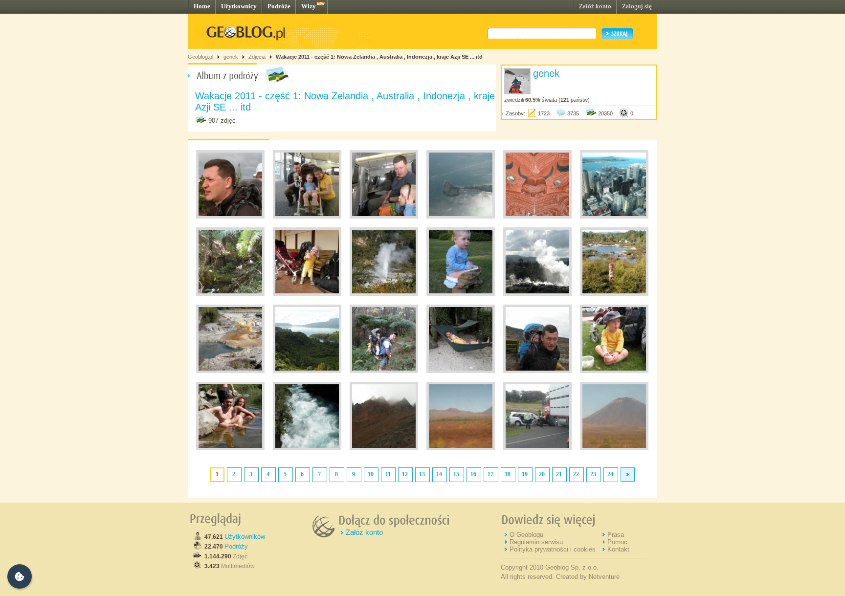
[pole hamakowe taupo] (460, 371)
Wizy (308, 6)
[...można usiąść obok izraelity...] (230, 448)
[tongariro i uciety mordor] (460, 448)
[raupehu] (384, 448)
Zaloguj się (637, 6)
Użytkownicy (239, 6)
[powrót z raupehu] (537, 371)
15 (456, 474)
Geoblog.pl (200, 57)
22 (576, 474)
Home (202, 6)
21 (559, 474)
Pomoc (617, 542)
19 (525, 474)
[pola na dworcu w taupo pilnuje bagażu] (307, 294)
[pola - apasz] (614, 371)
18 (508, 474)
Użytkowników (244, 536)
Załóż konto (595, 6)
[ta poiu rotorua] (537, 294)
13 (422, 474)
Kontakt (618, 549)
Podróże (278, 6)
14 (439, 474)
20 (542, 474)
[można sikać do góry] (384, 294)
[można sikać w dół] (460, 294)
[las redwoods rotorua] (384, 371)
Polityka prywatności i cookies (553, 549)
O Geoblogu (526, 534)
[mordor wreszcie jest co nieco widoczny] (614, 448)
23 (593, 474)
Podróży (236, 546)
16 (473, 474)
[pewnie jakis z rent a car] (537, 448)
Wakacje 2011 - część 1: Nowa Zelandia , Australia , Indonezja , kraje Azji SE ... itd (379, 57)
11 (388, 474)
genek (230, 57)
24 (610, 474)
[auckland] (537, 217)
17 (490, 474)
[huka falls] (307, 448)
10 (371, 474)
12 (405, 474)
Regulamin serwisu (536, 542)
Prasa (615, 534)
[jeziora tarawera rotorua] (307, 371)
